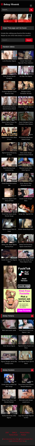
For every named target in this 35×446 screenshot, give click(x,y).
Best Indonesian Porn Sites (11, 439)
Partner (23, 435)
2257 (7, 432)
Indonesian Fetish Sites (18, 441)
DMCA (14, 432)
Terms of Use (13, 435)
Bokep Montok (11, 4)
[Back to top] (29, 440)
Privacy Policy (24, 432)
